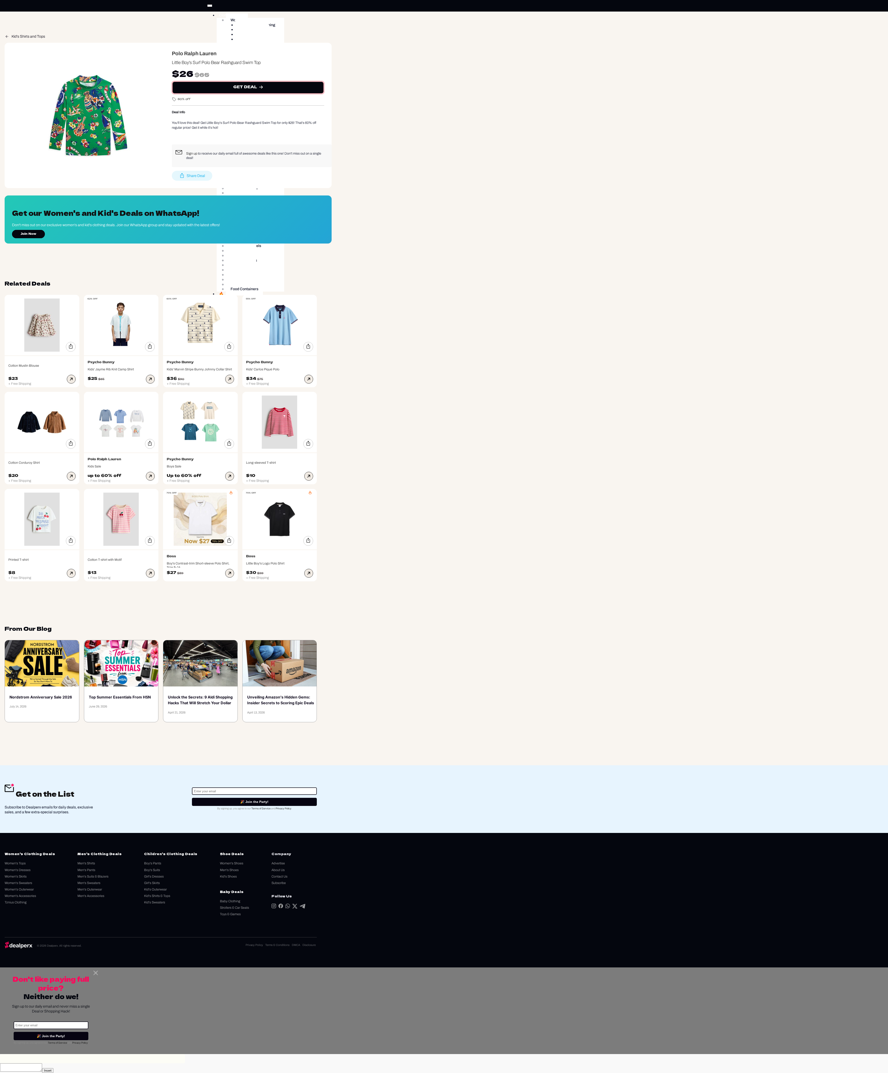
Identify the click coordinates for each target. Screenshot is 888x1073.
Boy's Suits (152, 870)
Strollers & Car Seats (234, 907)
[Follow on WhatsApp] (287, 907)
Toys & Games (230, 914)
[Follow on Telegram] (302, 907)
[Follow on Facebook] (280, 907)
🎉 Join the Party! (254, 802)
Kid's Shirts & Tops (157, 896)
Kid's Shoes (228, 876)
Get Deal (245, 87)
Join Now (28, 234)
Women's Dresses (18, 870)
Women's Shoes (231, 863)
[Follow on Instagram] (273, 907)
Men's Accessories (90, 896)
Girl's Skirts (152, 883)
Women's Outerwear (19, 889)
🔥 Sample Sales (233, 294)
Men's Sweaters (88, 883)
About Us (278, 870)
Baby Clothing (230, 901)
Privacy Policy (283, 808)
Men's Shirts (86, 863)
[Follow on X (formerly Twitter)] (294, 907)
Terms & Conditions (277, 945)
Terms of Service (261, 808)
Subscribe (278, 883)
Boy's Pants (152, 863)
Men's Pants (86, 870)
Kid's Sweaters (154, 902)
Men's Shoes (229, 870)
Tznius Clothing (16, 902)
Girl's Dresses (154, 876)
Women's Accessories (20, 896)
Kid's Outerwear (155, 889)
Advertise (278, 863)
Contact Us (279, 876)
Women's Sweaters (18, 883)
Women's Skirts (16, 876)
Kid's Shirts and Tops (28, 36)
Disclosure (309, 945)
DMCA (296, 945)
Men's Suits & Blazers (92, 876)
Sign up (191, 153)
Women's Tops (15, 863)
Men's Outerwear (89, 889)
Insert (48, 1070)
